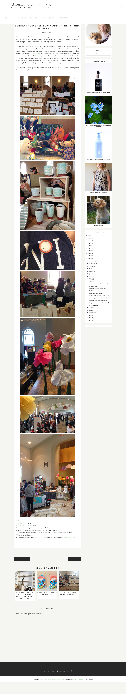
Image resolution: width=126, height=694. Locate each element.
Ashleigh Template (61, 679)
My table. (20, 521)
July (90, 274)
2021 (89, 240)
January (91, 312)
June (90, 276)
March (91, 307)
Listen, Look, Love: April (96, 293)
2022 (89, 238)
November (92, 263)
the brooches (36, 53)
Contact (52, 18)
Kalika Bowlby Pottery (24, 526)
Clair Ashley (42, 537)
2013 (89, 315)
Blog (5, 18)
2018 (89, 248)
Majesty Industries (69, 537)
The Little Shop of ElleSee (49, 679)
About (43, 18)
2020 (89, 243)
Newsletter (63, 18)
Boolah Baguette (22, 523)
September (92, 268)
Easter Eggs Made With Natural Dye (99, 298)
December (92, 261)
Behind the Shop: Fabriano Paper (98, 300)
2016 (89, 253)
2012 (89, 318)
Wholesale (22, 18)
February (92, 310)
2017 (89, 251)
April (91, 281)
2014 (89, 258)
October (91, 266)
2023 (89, 235)
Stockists (33, 18)
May (90, 279)
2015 (89, 256)
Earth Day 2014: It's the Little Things (99, 295)
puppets (58, 530)
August (91, 271)
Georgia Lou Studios (77, 679)
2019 (89, 245)
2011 (89, 320)
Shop (12, 18)
